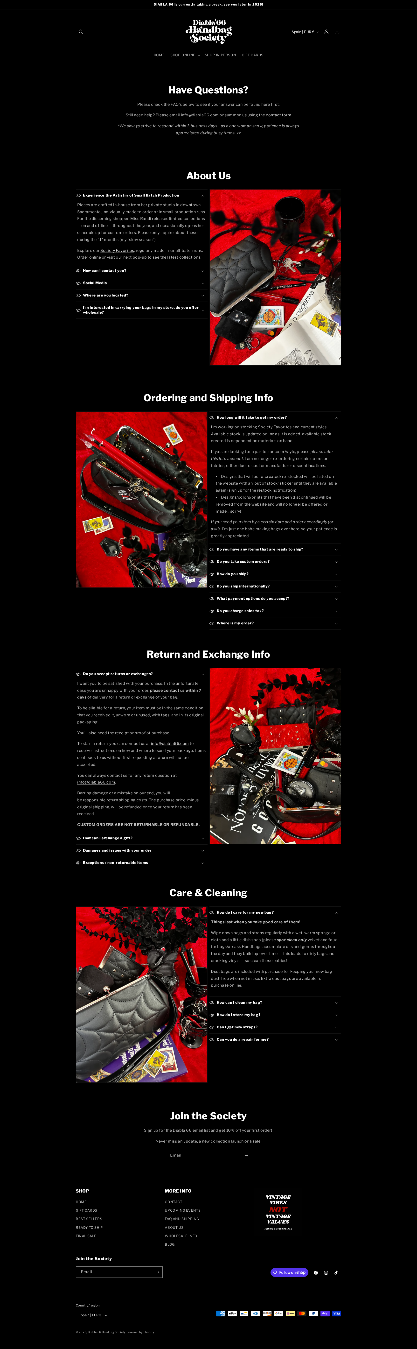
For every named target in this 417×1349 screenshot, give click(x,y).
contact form (278, 115)
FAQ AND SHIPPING (182, 1219)
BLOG (169, 1244)
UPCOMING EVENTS (183, 1210)
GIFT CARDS (86, 1210)
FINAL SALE (86, 1236)
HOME (81, 1202)
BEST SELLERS (89, 1219)
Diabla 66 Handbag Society (107, 1332)
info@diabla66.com (170, 743)
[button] (81, 32)
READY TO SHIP (89, 1227)
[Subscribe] (246, 1155)
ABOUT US (174, 1227)
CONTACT (173, 1202)
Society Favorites (117, 250)
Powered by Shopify (140, 1332)
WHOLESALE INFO (181, 1236)
